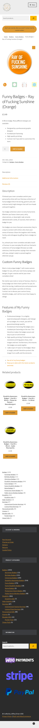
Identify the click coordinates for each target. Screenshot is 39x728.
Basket (30, 722)
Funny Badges (19, 37)
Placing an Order (8, 542)
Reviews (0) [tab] (6, 184)
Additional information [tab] (10, 178)
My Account (6, 724)
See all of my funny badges (16, 360)
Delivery (5, 545)
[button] (33, 47)
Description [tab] (6, 172)
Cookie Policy (7, 550)
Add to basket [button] (10, 413)
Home (6, 37)
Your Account (6, 540)
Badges (11, 37)
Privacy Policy (7, 716)
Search (4, 642)
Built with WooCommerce (22, 716)
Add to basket (17, 149)
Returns (5, 547)
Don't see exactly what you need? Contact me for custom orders (19, 29)
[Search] (33, 18)
